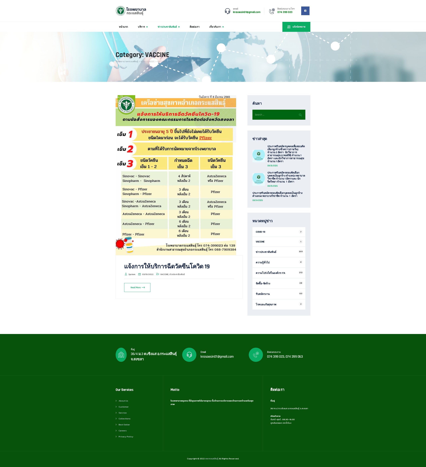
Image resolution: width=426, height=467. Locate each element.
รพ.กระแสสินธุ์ (211, 458)
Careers (123, 430)
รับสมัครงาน (263, 294)
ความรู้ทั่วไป (263, 262)
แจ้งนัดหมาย (298, 26)
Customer (124, 406)
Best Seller (124, 424)
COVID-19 (260, 232)
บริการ (141, 26)
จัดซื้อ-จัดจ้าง (263, 283)
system (131, 274)
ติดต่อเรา (195, 26)
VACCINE (164, 274)
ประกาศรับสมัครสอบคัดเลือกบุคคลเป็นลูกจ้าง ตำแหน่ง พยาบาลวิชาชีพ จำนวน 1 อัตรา (277, 195)
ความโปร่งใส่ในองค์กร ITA (270, 273)
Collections (124, 418)
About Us (123, 400)
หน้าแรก (123, 26)
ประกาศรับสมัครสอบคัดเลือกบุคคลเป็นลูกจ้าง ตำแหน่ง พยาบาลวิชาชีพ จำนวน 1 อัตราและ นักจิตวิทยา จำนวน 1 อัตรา (286, 177)
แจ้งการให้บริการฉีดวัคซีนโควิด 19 (167, 266)
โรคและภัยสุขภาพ (266, 304)
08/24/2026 (257, 200)
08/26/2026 (272, 165)
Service (123, 412)
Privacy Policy (126, 436)
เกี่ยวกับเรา (215, 26)
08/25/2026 (272, 186)
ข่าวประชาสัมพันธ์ (167, 26)
